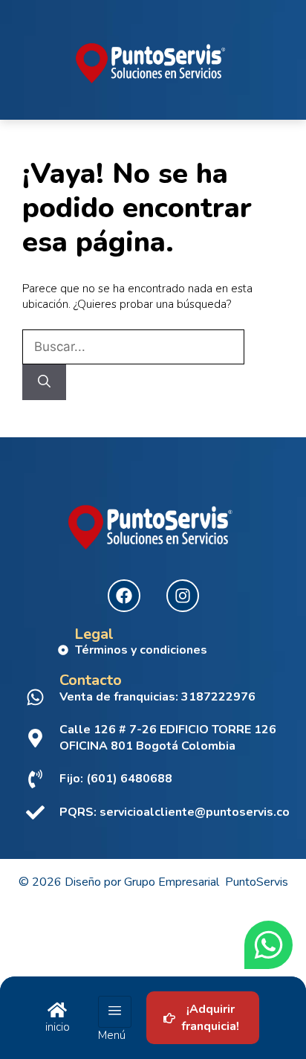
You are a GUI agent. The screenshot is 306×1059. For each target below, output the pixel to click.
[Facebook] (124, 595)
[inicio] (57, 1010)
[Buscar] (44, 382)
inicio (57, 1027)
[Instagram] (182, 595)
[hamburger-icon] (114, 1012)
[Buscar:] (133, 347)
